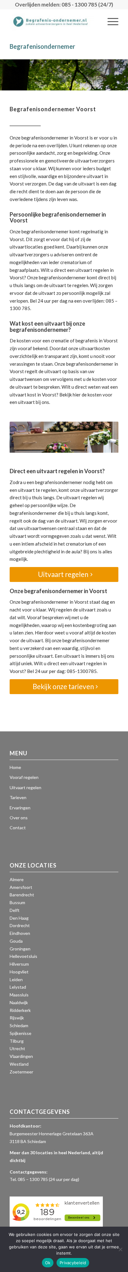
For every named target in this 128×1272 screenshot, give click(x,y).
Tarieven (18, 797)
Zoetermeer (21, 1071)
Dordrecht (20, 925)
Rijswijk (17, 1017)
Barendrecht (22, 894)
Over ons (19, 817)
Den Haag (19, 918)
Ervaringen (20, 807)
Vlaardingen (21, 1056)
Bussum (17, 902)
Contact (18, 827)
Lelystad (18, 987)
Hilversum (19, 964)
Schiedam (19, 1025)
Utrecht (17, 1048)
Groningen (20, 948)
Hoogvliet (19, 971)
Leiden (16, 979)
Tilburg (17, 1041)
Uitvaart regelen (25, 787)
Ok (48, 1262)
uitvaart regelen (92, 270)
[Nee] (120, 1249)
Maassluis (19, 994)
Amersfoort (21, 887)
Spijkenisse (20, 1033)
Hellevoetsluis (23, 956)
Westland (19, 1064)
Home (15, 767)
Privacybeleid (73, 1262)
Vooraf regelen (24, 777)
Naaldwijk (19, 1002)
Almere (17, 879)
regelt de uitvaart (43, 371)
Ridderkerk (20, 1010)
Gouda (16, 941)
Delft (15, 910)
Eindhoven (20, 933)
